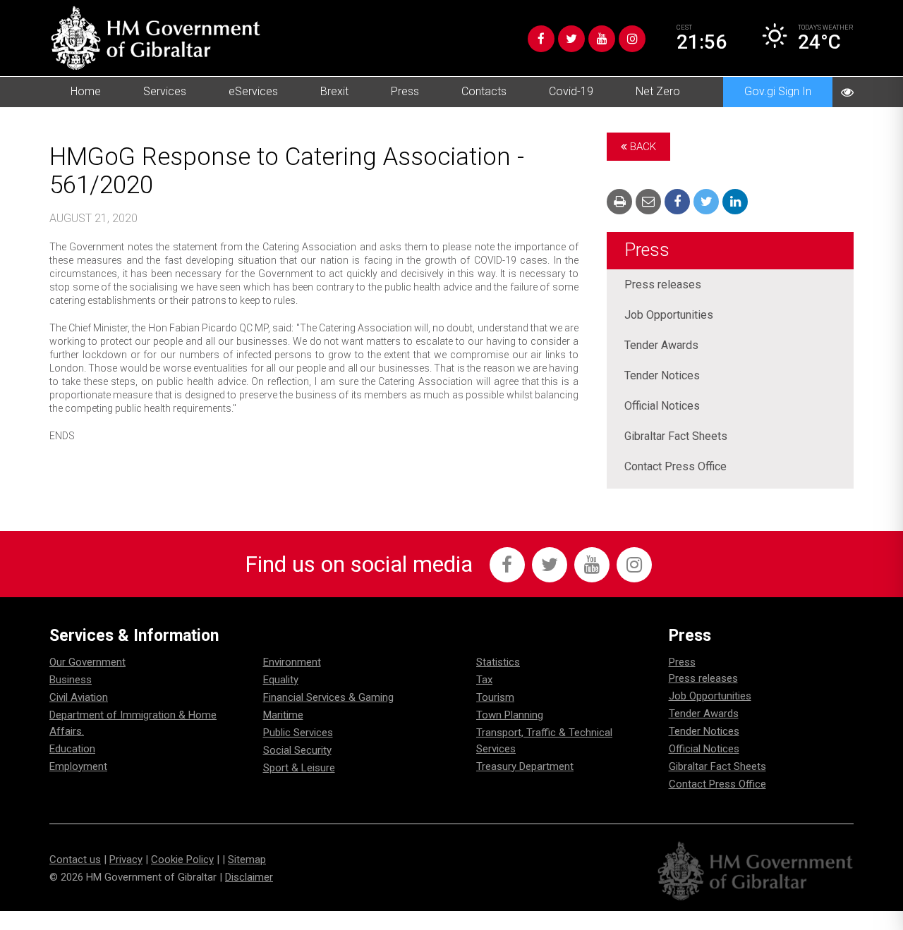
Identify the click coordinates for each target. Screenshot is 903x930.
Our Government (87, 662)
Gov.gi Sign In (777, 91)
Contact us (75, 859)
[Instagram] (632, 38)
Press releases (662, 284)
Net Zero (658, 91)
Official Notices (662, 405)
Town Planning (509, 715)
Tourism (495, 697)
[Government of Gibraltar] (155, 38)
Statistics (498, 662)
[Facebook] (541, 38)
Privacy (126, 859)
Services (164, 91)
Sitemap (247, 859)
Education (72, 748)
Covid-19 (571, 91)
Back (641, 146)
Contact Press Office (675, 466)
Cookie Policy (182, 859)
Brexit (334, 91)
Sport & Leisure (299, 767)
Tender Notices (662, 375)
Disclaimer (249, 877)
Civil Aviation (78, 697)
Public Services (298, 732)
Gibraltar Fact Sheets (675, 436)
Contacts (484, 91)
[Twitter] (571, 38)
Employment (78, 766)
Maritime (283, 715)
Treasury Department (525, 766)
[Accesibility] (847, 92)
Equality (280, 679)
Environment (292, 662)
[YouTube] (601, 38)
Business (70, 679)
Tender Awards (661, 345)
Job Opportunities (668, 315)
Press (405, 91)
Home (86, 91)
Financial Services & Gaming (328, 697)
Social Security (297, 750)
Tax (484, 679)
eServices (253, 91)
